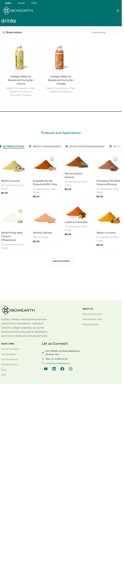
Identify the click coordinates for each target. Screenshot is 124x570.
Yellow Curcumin (106, 232)
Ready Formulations (17, 88)
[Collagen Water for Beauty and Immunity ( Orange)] (61, 57)
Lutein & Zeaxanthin (76, 222)
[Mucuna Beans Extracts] (77, 162)
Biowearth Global (90, 324)
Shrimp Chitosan (42, 232)
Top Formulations (9, 359)
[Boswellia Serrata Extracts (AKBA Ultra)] (45, 166)
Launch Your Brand (10, 348)
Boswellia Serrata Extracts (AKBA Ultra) (45, 182)
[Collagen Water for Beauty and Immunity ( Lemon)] (21, 57)
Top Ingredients (8, 354)
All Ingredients (9, 185)
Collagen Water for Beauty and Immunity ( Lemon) (21, 80)
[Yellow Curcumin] (108, 218)
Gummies (15, 95)
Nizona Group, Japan (92, 314)
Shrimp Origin (40, 237)
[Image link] (17, 310)
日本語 (34, 3)
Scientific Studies (9, 364)
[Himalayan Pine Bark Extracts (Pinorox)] (108, 166)
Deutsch (21, 3)
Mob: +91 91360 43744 (56, 359)
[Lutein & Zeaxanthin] (77, 212)
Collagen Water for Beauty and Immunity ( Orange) (61, 80)
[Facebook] (62, 369)
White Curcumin (10, 181)
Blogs (4, 369)
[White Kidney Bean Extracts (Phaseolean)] (13, 218)
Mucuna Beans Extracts (73, 175)
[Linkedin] (54, 369)
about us (88, 308)
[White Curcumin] (13, 166)
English (8, 3)
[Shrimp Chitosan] (45, 218)
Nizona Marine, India (92, 319)
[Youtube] (45, 369)
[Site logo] (17, 10)
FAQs (3, 374)
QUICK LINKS (7, 343)
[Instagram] (70, 369)
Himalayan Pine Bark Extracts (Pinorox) (108, 182)
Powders (26, 95)
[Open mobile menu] (118, 11)
